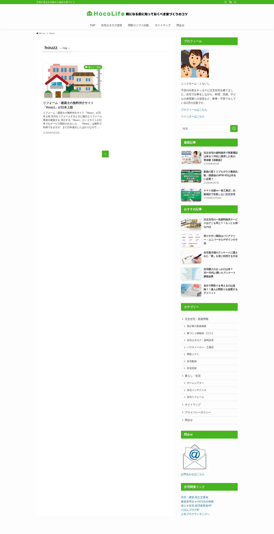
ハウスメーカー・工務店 (200, 347)
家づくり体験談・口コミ (200, 333)
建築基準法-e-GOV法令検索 (197, 501)
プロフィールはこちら (194, 109)
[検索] (235, 2)
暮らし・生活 (193, 375)
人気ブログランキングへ (195, 514)
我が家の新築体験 (196, 326)
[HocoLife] (137, 13)
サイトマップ (193, 404)
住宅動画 (192, 361)
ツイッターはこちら (192, 116)
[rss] (230, 2)
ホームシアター (195, 383)
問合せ (189, 420)
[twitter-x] (225, 2)
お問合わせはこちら (192, 474)
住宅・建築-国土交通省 (194, 497)
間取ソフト (193, 354)
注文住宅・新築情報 (196, 318)
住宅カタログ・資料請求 (200, 340)
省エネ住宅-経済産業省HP (196, 505)
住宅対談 (192, 368)
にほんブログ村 (190, 509)
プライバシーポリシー (198, 412)
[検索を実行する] (234, 128)
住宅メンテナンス (196, 390)
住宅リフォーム (195, 397)
